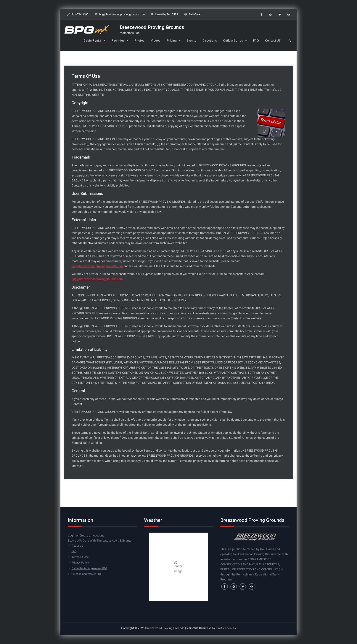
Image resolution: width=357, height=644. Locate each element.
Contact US (273, 40)
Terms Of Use (80, 557)
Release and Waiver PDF (87, 574)
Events (191, 40)
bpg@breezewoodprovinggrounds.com (122, 14)
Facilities (118, 40)
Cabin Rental (93, 40)
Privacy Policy (80, 563)
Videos (155, 40)
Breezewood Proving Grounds (152, 27)
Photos (139, 40)
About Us (77, 546)
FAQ (256, 40)
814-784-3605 (80, 14)
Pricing (172, 40)
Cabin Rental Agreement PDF (89, 568)
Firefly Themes (226, 628)
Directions (209, 40)
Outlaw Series (233, 40)
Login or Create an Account (86, 535)
